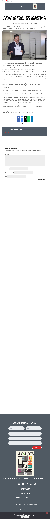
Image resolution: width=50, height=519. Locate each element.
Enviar (36, 447)
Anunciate (25, 493)
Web (6, 176)
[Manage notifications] (47, 513)
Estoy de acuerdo (25, 517)
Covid (29, 23)
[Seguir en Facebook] (15, 484)
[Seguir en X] (19, 484)
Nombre (7, 168)
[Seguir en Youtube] (23, 484)
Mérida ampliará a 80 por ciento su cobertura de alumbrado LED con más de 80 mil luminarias (24, 295)
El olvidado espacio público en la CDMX (15, 365)
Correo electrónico (9, 172)
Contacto (25, 489)
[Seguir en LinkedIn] (31, 484)
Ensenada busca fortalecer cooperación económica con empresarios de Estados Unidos (23, 259)
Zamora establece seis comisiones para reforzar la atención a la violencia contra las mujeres (24, 222)
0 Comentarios (34, 23)
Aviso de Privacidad (25, 498)
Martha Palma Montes (19, 23)
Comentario (8, 154)
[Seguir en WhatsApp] (35, 484)
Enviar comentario (41, 179)
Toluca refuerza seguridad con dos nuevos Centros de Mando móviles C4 (23, 401)
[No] (48, 515)
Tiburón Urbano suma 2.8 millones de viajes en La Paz (19, 332)
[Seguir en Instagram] (27, 484)
